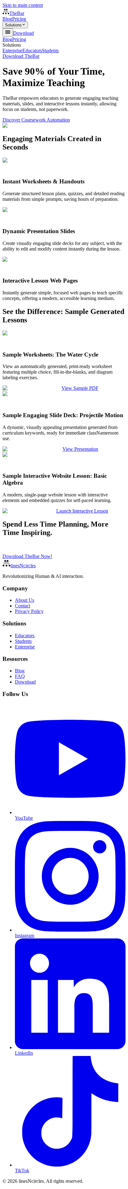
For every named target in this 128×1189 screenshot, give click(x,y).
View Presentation (80, 449)
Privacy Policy (29, 611)
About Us (24, 600)
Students (50, 50)
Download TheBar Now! (27, 556)
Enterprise (12, 50)
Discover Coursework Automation (36, 119)
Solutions (13, 25)
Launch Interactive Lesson (82, 511)
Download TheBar (20, 56)
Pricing (19, 18)
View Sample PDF (80, 388)
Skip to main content (22, 5)
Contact (22, 605)
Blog (7, 18)
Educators (32, 50)
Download (23, 33)
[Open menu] (7, 32)
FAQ (20, 676)
